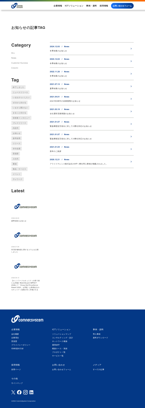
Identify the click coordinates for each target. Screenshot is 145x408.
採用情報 (104, 6)
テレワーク (17, 179)
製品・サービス (19, 169)
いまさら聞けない (20, 107)
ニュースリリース (20, 92)
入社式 (15, 158)
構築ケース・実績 (59, 348)
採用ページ (16, 369)
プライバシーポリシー (20, 345)
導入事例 (96, 334)
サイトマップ (17, 383)
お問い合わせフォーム (122, 5)
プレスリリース (19, 123)
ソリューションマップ (61, 334)
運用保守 (56, 345)
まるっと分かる (19, 112)
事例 (15, 164)
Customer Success (19, 63)
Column (14, 68)
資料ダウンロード (100, 337)
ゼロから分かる (19, 102)
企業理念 (15, 337)
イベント (16, 174)
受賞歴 (15, 153)
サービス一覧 (58, 355)
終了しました (18, 87)
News (13, 58)
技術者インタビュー (21, 118)
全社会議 (16, 148)
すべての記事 (98, 369)
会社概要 (15, 334)
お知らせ (16, 133)
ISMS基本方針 (17, 348)
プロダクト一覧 (58, 352)
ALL (13, 53)
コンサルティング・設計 (62, 337)
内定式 (15, 128)
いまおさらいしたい (21, 97)
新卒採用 (16, 138)
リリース (16, 143)
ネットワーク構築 (59, 341)
